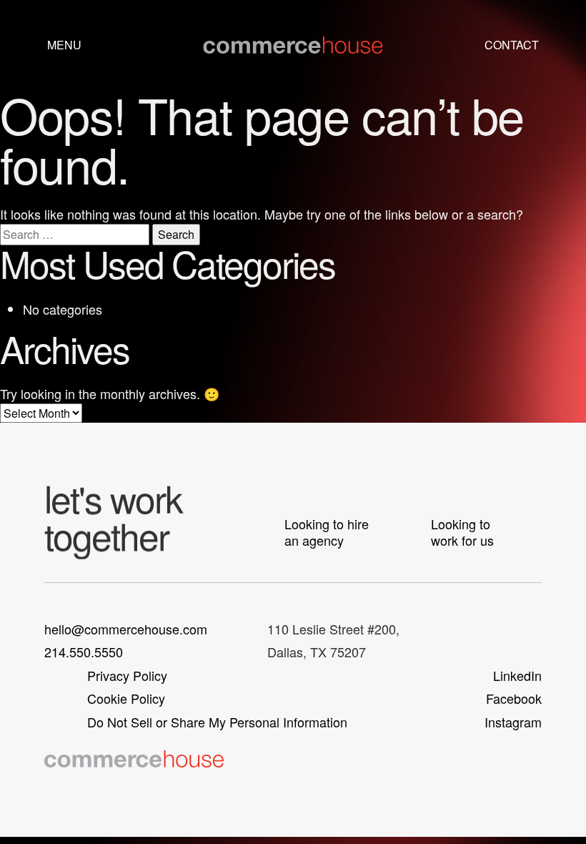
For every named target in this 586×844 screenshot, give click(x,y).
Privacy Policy (127, 675)
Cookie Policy (126, 698)
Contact (512, 44)
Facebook (514, 698)
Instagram (513, 721)
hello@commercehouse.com (125, 628)
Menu (64, 44)
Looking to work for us (462, 531)
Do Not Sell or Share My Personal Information (217, 721)
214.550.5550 (83, 651)
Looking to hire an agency (326, 531)
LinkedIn (517, 675)
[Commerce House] (292, 45)
